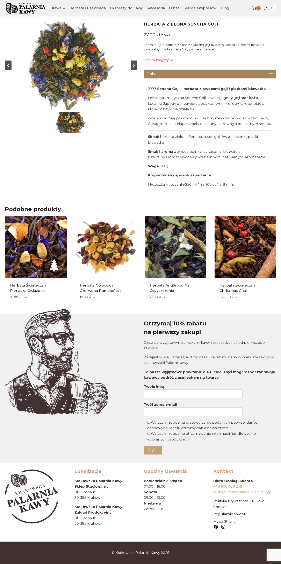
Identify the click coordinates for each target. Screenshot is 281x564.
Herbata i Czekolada (87, 8)
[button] (71, 122)
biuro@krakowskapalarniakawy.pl (243, 492)
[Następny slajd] (134, 65)
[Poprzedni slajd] (8, 65)
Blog (225, 8)
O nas (174, 8)
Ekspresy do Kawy (126, 8)
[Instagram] (223, 526)
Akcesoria (156, 8)
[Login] (266, 8)
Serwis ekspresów (199, 8)
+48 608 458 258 (227, 486)
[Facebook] (215, 526)
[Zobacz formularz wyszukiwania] (273, 8)
